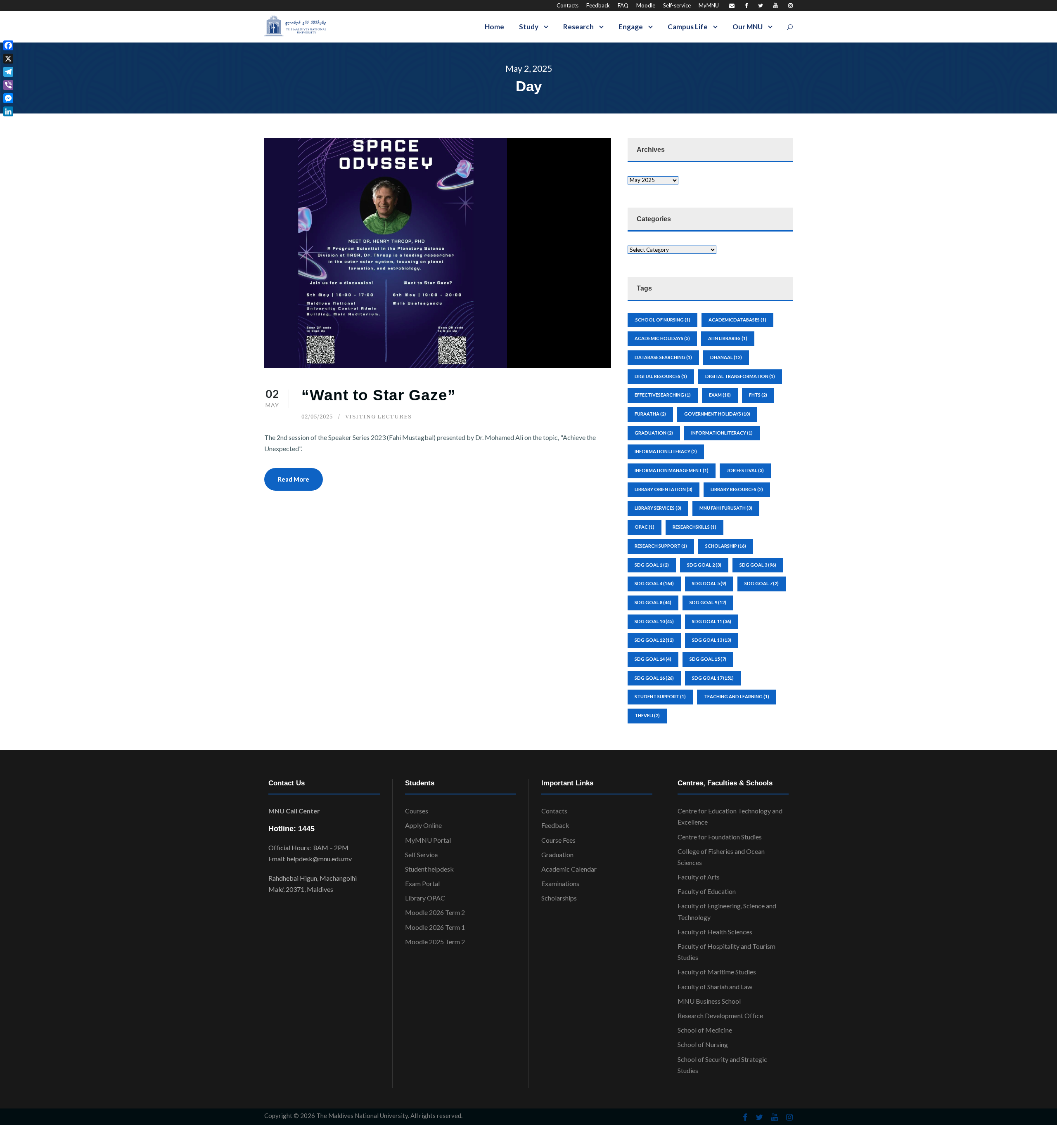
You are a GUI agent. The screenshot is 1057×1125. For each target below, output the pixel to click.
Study (528, 26)
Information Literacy (666, 451)
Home (494, 26)
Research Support (661, 545)
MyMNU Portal (428, 840)
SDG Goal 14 (653, 659)
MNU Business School (709, 1001)
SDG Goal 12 (654, 640)
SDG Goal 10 (654, 621)
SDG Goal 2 (704, 564)
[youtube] (775, 5)
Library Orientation (663, 489)
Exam (720, 394)
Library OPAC (425, 898)
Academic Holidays (662, 338)
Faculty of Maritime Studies (717, 972)
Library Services (658, 508)
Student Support (660, 696)
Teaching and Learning (736, 696)
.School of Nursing (662, 319)
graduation (654, 432)
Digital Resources (661, 376)
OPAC (644, 526)
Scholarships (559, 898)
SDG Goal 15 (708, 659)
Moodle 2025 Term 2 (435, 941)
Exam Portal (422, 883)
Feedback (598, 5)
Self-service (677, 5)
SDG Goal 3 (757, 564)
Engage (631, 26)
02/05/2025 (317, 416)
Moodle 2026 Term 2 (435, 912)
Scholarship (725, 545)
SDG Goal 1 (652, 564)
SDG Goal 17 (713, 678)
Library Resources (737, 489)
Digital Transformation (740, 376)
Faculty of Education (707, 891)
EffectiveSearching (663, 394)
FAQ (623, 5)
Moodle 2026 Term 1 (435, 927)
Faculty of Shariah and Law (715, 986)
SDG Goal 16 (654, 678)
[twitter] (760, 5)
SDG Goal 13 (711, 640)
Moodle (645, 5)
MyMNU (709, 5)
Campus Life (688, 26)
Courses (416, 811)
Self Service (421, 854)
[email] (732, 5)
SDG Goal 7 (761, 583)
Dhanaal (726, 357)
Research (578, 26)
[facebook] (746, 5)
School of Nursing (703, 1044)
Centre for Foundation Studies (720, 837)
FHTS (758, 394)
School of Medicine (705, 1030)
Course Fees (558, 840)
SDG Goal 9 (708, 602)
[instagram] (790, 5)
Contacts (567, 5)
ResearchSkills (694, 526)
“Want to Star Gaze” (378, 395)
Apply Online (423, 825)
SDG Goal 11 (711, 621)
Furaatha (650, 413)
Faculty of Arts (699, 877)
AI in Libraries (727, 338)
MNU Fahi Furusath (725, 508)
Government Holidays (717, 413)
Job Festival (745, 470)
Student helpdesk (429, 869)
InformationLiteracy (722, 432)
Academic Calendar (569, 869)
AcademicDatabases (737, 319)
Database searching (663, 357)
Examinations (560, 883)
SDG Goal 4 (654, 583)
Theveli (647, 715)
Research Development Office (720, 1015)
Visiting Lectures (378, 416)
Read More (293, 479)
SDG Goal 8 (653, 602)
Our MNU (747, 26)
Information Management (672, 470)
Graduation (557, 854)
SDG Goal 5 (709, 583)
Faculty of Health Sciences (715, 932)
